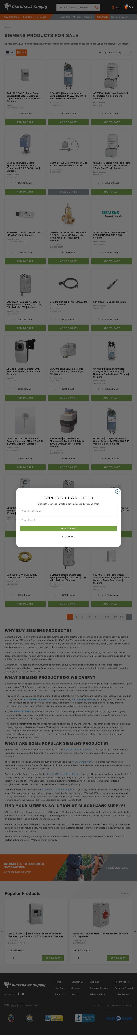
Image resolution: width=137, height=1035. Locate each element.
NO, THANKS (68, 537)
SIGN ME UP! (68, 529)
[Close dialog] (117, 491)
